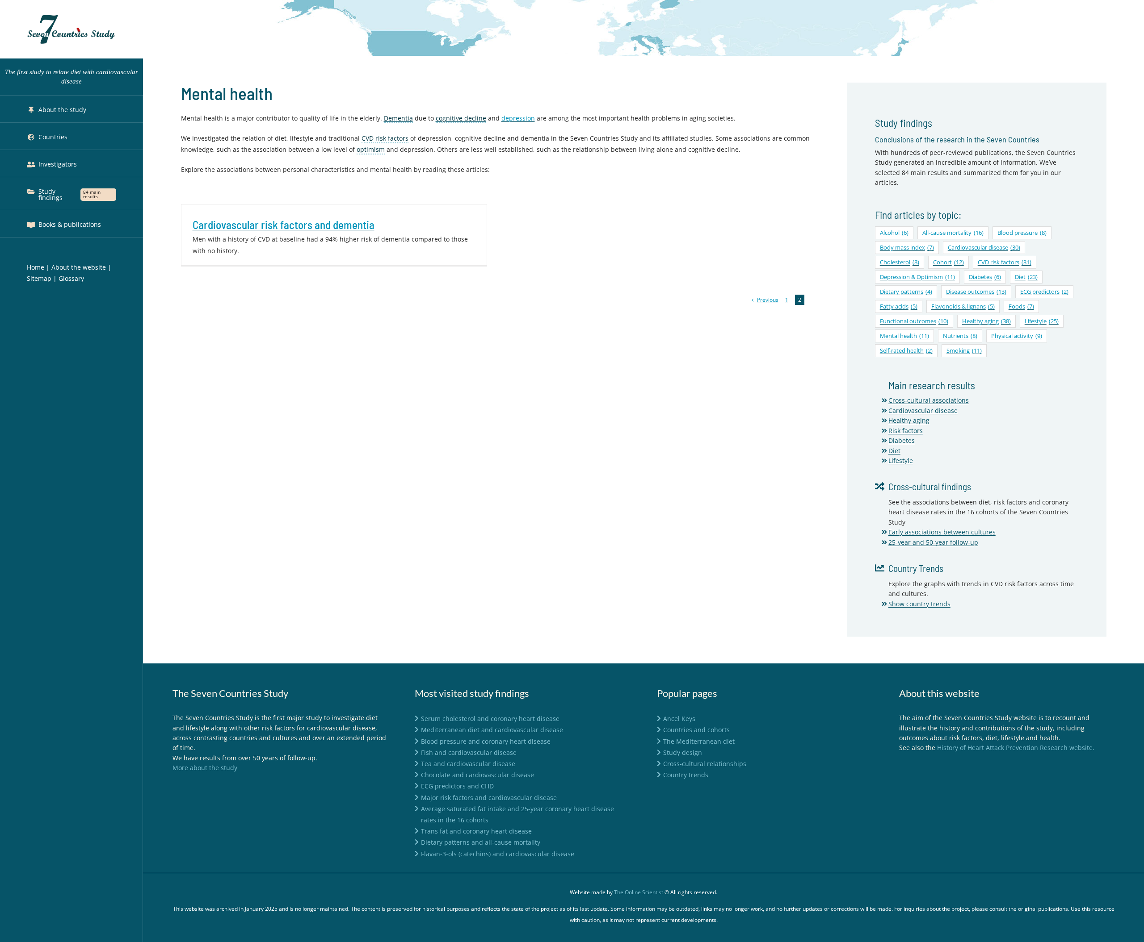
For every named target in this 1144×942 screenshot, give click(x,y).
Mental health (904, 336)
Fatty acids (898, 306)
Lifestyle (1042, 321)
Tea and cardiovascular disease (468, 763)
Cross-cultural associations (928, 400)
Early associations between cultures (942, 532)
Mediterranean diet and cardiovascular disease (492, 729)
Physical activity (1016, 336)
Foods (1021, 306)
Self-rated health (906, 350)
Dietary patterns (906, 292)
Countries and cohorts (696, 729)
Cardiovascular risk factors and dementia (283, 224)
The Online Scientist (638, 892)
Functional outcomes (914, 321)
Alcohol (894, 233)
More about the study (204, 767)
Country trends (685, 775)
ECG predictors (1044, 292)
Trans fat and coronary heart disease (476, 831)
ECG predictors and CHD (457, 786)
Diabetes (985, 277)
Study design (682, 752)
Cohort (948, 262)
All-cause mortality (953, 233)
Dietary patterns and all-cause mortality (480, 842)
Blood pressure (1022, 233)
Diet (1026, 277)
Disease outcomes (976, 292)
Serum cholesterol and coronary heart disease (490, 718)
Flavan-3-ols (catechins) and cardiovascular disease (497, 854)
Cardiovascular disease (984, 247)
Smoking (964, 350)
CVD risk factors (1004, 262)
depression (518, 118)
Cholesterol (899, 262)
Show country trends (919, 604)
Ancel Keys (679, 718)
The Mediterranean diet (699, 741)
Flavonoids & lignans (963, 306)
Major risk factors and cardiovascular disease (489, 797)
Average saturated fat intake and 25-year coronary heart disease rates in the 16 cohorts (517, 814)
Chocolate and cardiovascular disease (477, 775)
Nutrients (960, 336)
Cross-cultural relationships (704, 763)
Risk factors (905, 430)
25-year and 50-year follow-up (933, 542)
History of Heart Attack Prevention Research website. (1015, 747)
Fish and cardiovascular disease (469, 752)
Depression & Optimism (917, 277)
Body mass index (907, 247)
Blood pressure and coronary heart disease (486, 741)
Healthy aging (986, 321)
